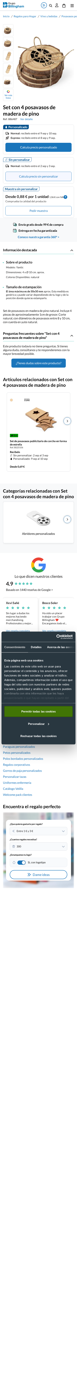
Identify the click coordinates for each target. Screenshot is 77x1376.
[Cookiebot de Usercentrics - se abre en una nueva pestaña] (56, 636)
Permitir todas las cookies (38, 711)
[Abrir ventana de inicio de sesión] (56, 5)
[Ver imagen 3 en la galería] (8, 56)
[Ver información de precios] (65, 196)
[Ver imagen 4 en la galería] (8, 69)
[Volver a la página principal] (13, 5)
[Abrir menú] (71, 5)
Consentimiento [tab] (14, 647)
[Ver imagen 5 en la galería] (8, 82)
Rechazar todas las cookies (38, 736)
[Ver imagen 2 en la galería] (8, 43)
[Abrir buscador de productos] (50, 5)
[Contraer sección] (72, 250)
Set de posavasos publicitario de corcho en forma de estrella (38, 442)
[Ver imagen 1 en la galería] (8, 30)
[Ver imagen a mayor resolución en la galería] (43, 62)
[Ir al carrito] (64, 5)
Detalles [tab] (36, 647)
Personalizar (36, 723)
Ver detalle (26, 119)
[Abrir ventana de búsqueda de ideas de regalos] (44, 5)
